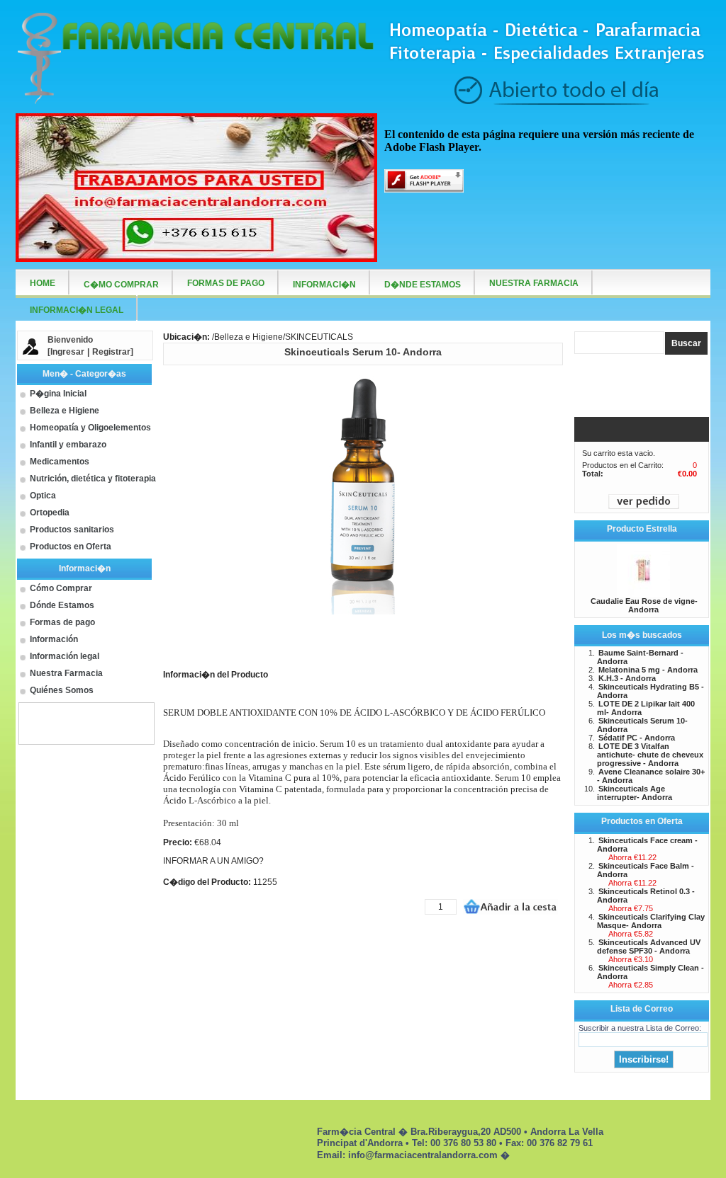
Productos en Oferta (70, 546)
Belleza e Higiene (64, 411)
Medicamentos (59, 462)
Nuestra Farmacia (66, 673)
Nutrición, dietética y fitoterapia (93, 479)
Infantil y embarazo (68, 445)
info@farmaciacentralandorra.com (423, 1155)
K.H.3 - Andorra (627, 678)
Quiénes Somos (62, 690)
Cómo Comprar (61, 588)
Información (54, 639)
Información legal (64, 656)
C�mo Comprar (121, 285)
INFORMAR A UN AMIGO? (213, 861)
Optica (43, 496)
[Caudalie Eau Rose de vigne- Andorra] (643, 593)
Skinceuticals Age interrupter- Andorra (634, 792)
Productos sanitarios (72, 529)
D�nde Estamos (422, 285)
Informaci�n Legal (76, 310)
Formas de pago (62, 622)
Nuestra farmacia (534, 283)
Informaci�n (324, 285)
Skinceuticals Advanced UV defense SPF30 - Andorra (648, 946)
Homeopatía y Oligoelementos (90, 428)
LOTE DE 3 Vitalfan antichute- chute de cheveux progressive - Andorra (650, 754)
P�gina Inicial (58, 394)
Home (42, 283)
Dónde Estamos (62, 605)
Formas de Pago (225, 283)
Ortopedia (49, 512)
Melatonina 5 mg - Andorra (648, 669)
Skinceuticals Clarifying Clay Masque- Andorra (651, 921)
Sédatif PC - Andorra (636, 737)
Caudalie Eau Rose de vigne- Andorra (644, 605)
